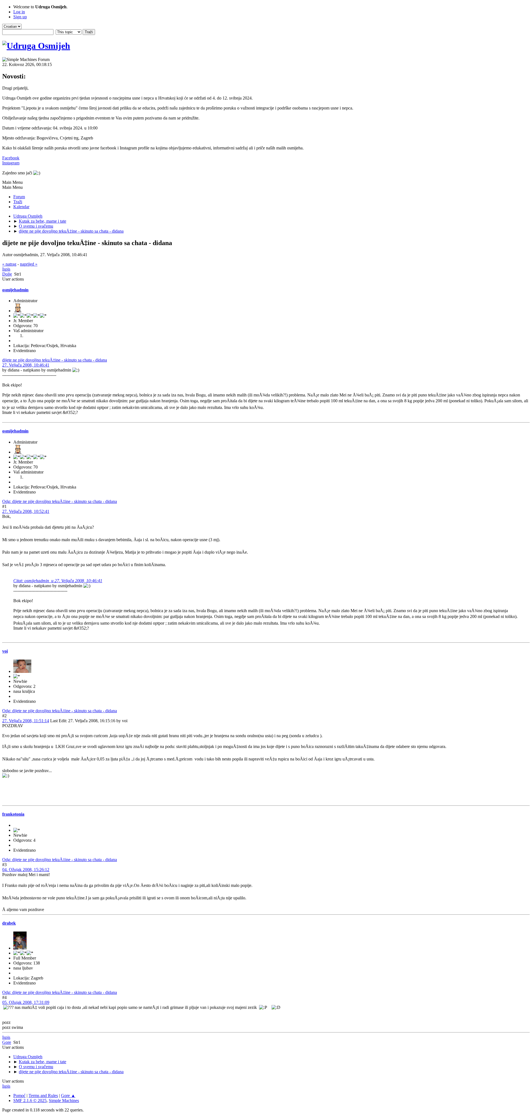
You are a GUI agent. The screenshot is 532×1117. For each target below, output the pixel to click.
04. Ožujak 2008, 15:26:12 (25, 869)
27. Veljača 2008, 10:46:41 (25, 365)
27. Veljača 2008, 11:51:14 (25, 720)
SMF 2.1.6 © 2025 (30, 1100)
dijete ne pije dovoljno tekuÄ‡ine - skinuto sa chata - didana (54, 360)
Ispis (6, 269)
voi (5, 651)
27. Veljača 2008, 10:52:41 (25, 511)
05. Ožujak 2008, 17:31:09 (25, 1002)
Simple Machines (64, 1100)
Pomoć (19, 1095)
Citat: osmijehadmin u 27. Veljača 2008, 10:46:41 (57, 580)
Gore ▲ (68, 1095)
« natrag (9, 264)
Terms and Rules (43, 1095)
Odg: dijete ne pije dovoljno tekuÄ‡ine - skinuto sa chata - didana (59, 501)
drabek (9, 923)
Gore (6, 1042)
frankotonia (13, 814)
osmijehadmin (15, 289)
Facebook (10, 158)
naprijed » (28, 264)
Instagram (10, 163)
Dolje (7, 274)
